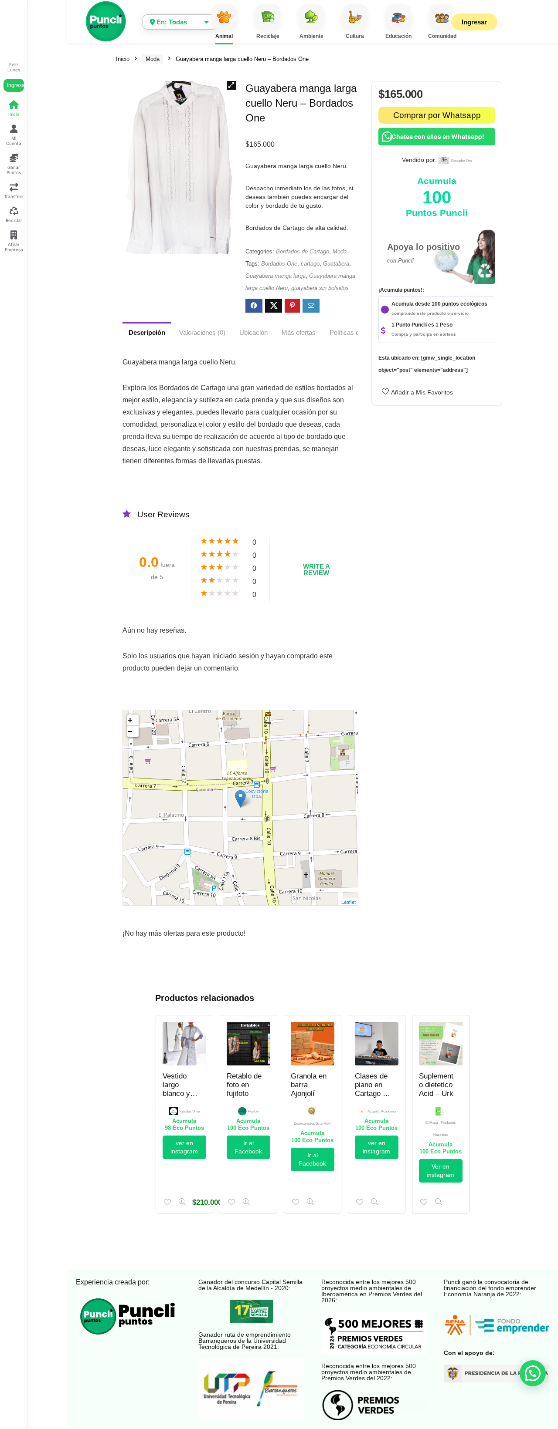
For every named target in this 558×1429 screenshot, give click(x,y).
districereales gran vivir (312, 1124)
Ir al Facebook (248, 1147)
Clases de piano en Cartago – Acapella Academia (371, 1093)
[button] (231, 85)
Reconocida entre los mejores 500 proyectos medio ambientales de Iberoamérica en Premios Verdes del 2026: (371, 1291)
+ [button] (130, 720)
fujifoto (253, 1111)
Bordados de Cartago (302, 251)
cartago (310, 263)
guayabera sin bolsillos (320, 288)
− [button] (130, 731)
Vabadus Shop (189, 1111)
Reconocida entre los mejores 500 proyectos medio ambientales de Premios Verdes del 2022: (368, 1372)
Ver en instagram (440, 1170)
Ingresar (15, 85)
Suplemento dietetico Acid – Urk (436, 1085)
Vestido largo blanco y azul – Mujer (176, 1093)
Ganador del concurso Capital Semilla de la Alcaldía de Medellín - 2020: (250, 1284)
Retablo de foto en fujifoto (244, 1085)
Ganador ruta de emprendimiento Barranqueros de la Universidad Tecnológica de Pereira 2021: (244, 1340)
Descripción (147, 332)
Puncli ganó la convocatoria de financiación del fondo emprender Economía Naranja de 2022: (490, 1288)
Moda (153, 59)
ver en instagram (184, 1147)
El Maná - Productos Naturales (440, 1129)
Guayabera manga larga (275, 276)
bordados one (461, 161)
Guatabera (336, 263)
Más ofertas (299, 332)
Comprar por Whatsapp (437, 115)
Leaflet (348, 901)
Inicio (122, 59)
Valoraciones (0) (202, 332)
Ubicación (253, 332)
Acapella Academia (381, 1111)
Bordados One (279, 263)
